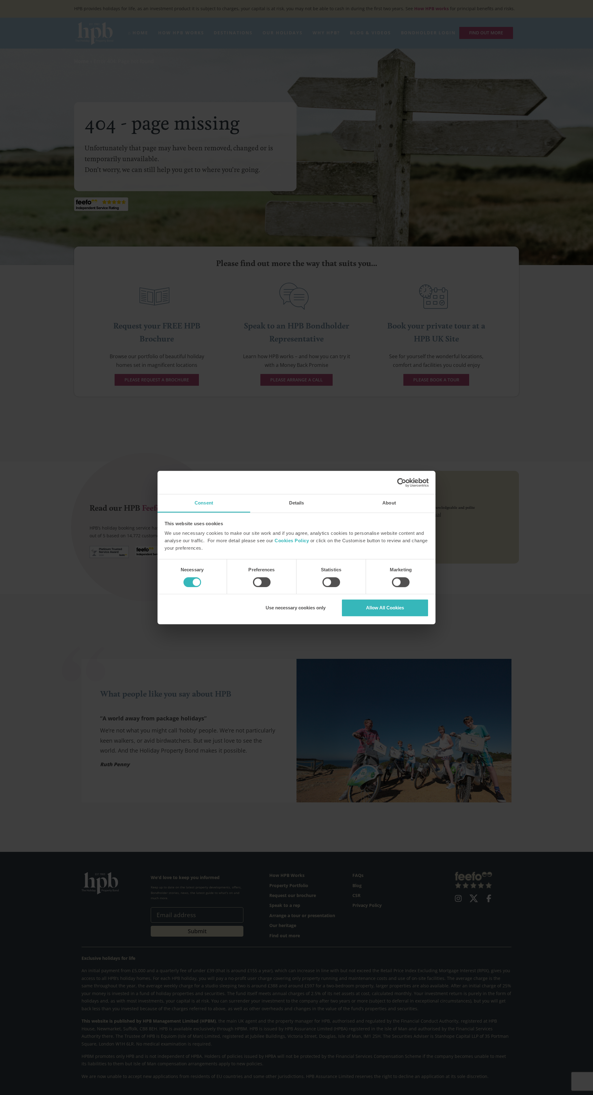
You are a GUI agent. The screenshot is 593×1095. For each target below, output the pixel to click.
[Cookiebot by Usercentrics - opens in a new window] (402, 482)
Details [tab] (296, 502)
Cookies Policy (292, 540)
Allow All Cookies (385, 607)
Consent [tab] (204, 502)
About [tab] (389, 502)
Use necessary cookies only (296, 607)
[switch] (262, 582)
